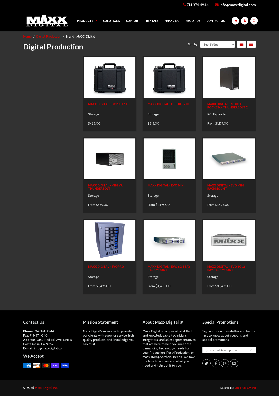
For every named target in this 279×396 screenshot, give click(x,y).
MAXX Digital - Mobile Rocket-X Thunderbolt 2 (227, 105)
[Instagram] (225, 363)
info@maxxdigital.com (238, 5)
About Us (193, 21)
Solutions (111, 21)
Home (27, 36)
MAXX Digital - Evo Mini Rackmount (225, 187)
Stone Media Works (245, 387)
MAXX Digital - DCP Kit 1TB (108, 104)
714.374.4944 (198, 5)
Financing (172, 21)
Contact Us (215, 21)
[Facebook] (216, 363)
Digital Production (48, 36)
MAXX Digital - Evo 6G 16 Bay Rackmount (226, 268)
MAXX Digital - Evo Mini (166, 185)
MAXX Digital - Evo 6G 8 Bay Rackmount (169, 268)
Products (85, 21)
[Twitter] (206, 363)
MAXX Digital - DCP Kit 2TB (168, 104)
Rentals (152, 21)
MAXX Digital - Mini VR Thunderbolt (105, 187)
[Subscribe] (250, 350)
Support (133, 21)
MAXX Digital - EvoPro (106, 266)
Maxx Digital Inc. (46, 388)
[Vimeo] (234, 363)
